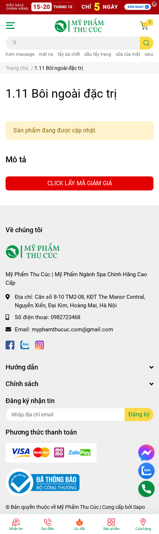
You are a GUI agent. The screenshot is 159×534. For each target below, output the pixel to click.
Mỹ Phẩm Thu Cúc (78, 507)
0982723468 (65, 317)
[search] (146, 43)
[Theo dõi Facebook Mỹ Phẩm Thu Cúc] (10, 344)
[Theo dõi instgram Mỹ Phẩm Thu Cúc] (39, 344)
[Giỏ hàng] (144, 25)
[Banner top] (79, 7)
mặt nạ (46, 54)
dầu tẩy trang (97, 54)
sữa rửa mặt (128, 54)
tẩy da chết (69, 54)
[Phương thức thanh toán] (51, 452)
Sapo (139, 507)
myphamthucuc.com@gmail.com (72, 329)
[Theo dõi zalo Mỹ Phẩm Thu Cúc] (24, 344)
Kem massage (20, 54)
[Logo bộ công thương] (43, 482)
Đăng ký (139, 414)
